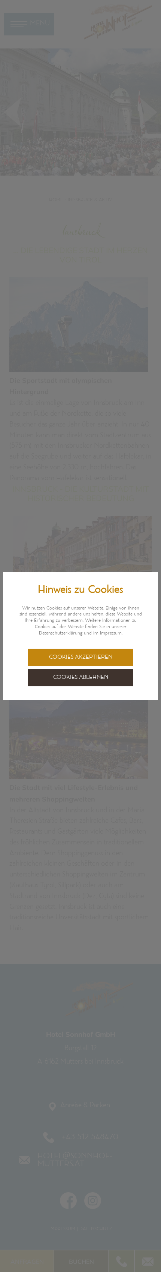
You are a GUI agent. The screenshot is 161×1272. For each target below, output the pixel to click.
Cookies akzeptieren (80, 657)
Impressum (111, 633)
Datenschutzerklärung (60, 633)
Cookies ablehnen (80, 677)
